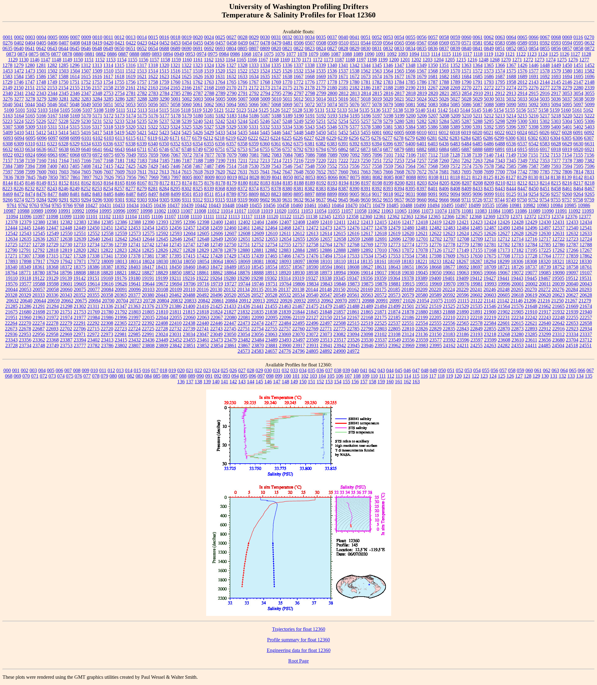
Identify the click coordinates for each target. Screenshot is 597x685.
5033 (522, 99)
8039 (266, 177)
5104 (54, 110)
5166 (41, 115)
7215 (287, 160)
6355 (209, 143)
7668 (399, 171)
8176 (209, 183)
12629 (531, 233)
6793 (310, 149)
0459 (243, 42)
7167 (97, 160)
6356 (220, 143)
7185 (164, 160)
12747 (189, 244)
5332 (265, 127)
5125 (264, 110)
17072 (408, 250)
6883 (433, 149)
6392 (354, 143)
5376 (343, 127)
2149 (7, 87)
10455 (255, 205)
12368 (475, 216)
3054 (578, 93)
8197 (366, 183)
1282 (52, 65)
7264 (489, 160)
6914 (511, 149)
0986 (235, 54)
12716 (531, 239)
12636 (39, 239)
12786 (558, 244)
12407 (285, 222)
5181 (209, 115)
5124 (252, 110)
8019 (232, 177)
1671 (343, 76)
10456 (269, 205)
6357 (231, 143)
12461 (244, 227)
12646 (175, 239)
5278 (377, 121)
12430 (545, 222)
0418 (86, 42)
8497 (153, 194)
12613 (312, 233)
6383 (332, 143)
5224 (19, 121)
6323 (52, 143)
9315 (220, 199)
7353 (545, 160)
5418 (108, 132)
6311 (41, 143)
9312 (198, 199)
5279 (388, 121)
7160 (41, 160)
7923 (98, 177)
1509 (97, 70)
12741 (134, 244)
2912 (500, 93)
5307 (8, 127)
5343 (310, 127)
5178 (176, 115)
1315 (119, 65)
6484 (466, 143)
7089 (332, 155)
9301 (120, 199)
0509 (332, 42)
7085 (299, 155)
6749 (198, 149)
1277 (584, 59)
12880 (244, 250)
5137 (387, 110)
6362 (287, 143)
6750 (209, 149)
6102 (98, 138)
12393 (162, 222)
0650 (119, 48)
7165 (75, 160)
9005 (354, 194)
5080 (399, 104)
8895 (298, 194)
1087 (336, 54)
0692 (209, 48)
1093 (403, 54)
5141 (432, 110)
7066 (164, 155)
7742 (522, 171)
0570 (455, 42)
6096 (42, 138)
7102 (400, 155)
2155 (75, 87)
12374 (557, 216)
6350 (164, 143)
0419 (97, 42)
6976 (120, 155)
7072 (187, 155)
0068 (556, 37)
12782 (503, 244)
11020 (280, 211)
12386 (121, 222)
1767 (254, 82)
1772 (298, 82)
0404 (30, 42)
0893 (157, 54)
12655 (299, 239)
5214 (511, 115)
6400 (410, 143)
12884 (298, 250)
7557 (366, 166)
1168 (274, 59)
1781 (366, 82)
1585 (30, 76)
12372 (530, 216)
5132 (331, 110)
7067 (176, 155)
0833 (399, 48)
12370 (503, 216)
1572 (478, 70)
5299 (511, 121)
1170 (296, 59)
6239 (343, 138)
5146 (488, 110)
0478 (265, 42)
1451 (578, 65)
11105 (144, 216)
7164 (64, 160)
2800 (332, 93)
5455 (366, 132)
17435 (244, 255)
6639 (75, 149)
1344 (366, 65)
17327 (66, 255)
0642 (41, 48)
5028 (466, 99)
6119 (152, 138)
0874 (22, 54)
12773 (394, 244)
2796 (288, 93)
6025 (533, 132)
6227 (309, 138)
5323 (164, 127)
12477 (367, 227)
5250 (310, 121)
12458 (203, 227)
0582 (489, 42)
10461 (310, 205)
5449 (310, 132)
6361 (276, 143)
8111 (444, 177)
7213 (265, 160)
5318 (108, 127)
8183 (265, 183)
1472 (19, 70)
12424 (490, 222)
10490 (420, 205)
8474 (30, 194)
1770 (287, 82)
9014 (366, 194)
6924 (30, 155)
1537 (343, 70)
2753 (108, 93)
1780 (354, 82)
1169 (285, 59)
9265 (590, 194)
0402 (19, 42)
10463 (324, 205)
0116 (578, 37)
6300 (511, 138)
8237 (41, 188)
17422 (203, 255)
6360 (265, 143)
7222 (343, 160)
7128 (455, 155)
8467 (590, 188)
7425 (131, 166)
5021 (399, 99)
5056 (153, 104)
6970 (86, 155)
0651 (131, 48)
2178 (310, 87)
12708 (463, 239)
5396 (511, 127)
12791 (25, 250)
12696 (394, 239)
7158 (19, 160)
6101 (86, 138)
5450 (321, 132)
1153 (111, 59)
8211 (511, 183)
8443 (500, 188)
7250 (366, 160)
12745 (175, 244)
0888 (134, 54)
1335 (276, 65)
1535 (321, 70)
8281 (153, 188)
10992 (78, 211)
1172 (317, 59)
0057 (433, 37)
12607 (230, 233)
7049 (131, 155)
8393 (388, 188)
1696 (590, 76)
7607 (108, 171)
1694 (567, 76)
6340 (153, 143)
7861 (75, 177)
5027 (455, 99)
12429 (531, 222)
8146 (30, 183)
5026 (444, 99)
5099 (590, 104)
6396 (388, 143)
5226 (41, 121)
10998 (146, 211)
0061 (478, 37)
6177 (186, 138)
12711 (490, 239)
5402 (578, 127)
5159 (555, 110)
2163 (153, 87)
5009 (265, 99)
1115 (446, 54)
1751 (75, 82)
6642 (108, 149)
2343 (41, 93)
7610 (131, 171)
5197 (377, 115)
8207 (467, 183)
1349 (422, 65)
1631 (220, 76)
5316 (86, 127)
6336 (108, 143)
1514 (153, 70)
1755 (119, 82)
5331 (254, 127)
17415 (189, 255)
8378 (276, 188)
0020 (198, 37)
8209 (489, 183)
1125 (553, 54)
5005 (220, 99)
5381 (388, 127)
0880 (78, 54)
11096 (25, 216)
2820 (433, 93)
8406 (444, 188)
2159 (119, 87)
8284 (164, 188)
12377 (585, 216)
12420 (449, 222)
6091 (578, 132)
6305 (567, 138)
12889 (353, 250)
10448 (228, 205)
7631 (243, 171)
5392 (489, 127)
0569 (444, 42)
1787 (433, 82)
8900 (343, 194)
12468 (285, 227)
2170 (231, 87)
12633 (586, 233)
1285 (63, 65)
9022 (399, 194)
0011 (108, 37)
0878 (67, 54)
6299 (499, 138)
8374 (254, 188)
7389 (19, 166)
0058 (444, 37)
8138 (556, 177)
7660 (343, 171)
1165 (241, 59)
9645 (343, 199)
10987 (9, 211)
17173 (503, 250)
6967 (64, 155)
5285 (455, 121)
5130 (308, 110)
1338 (310, 65)
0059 (455, 37)
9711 (466, 199)
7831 (590, 171)
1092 (392, 54)
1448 (545, 65)
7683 (455, 171)
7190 (220, 160)
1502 (53, 70)
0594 (567, 42)
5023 (410, 99)
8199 (388, 183)
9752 (533, 199)
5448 (298, 132)
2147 (578, 82)
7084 (288, 155)
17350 (120, 255)
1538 (354, 70)
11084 (494, 211)
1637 (276, 76)
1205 (450, 59)
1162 (209, 59)
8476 (41, 194)
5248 (287, 121)
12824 (134, 250)
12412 (353, 222)
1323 (198, 65)
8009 (210, 177)
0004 (41, 37)
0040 (343, 37)
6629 (567, 143)
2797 (299, 93)
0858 (578, 48)
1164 (230, 59)
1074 (257, 54)
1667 (298, 76)
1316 (131, 65)
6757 (287, 149)
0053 (388, 37)
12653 (271, 239)
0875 (34, 54)
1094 (414, 54)
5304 (567, 121)
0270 (589, 37)
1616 (97, 76)
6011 (432, 132)
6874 (377, 149)
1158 (165, 59)
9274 (19, 199)
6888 (478, 149)
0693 (220, 48)
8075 (355, 177)
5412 (41, 132)
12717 (545, 239)
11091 (561, 211)
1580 (567, 70)
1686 (489, 76)
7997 (176, 177)
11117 (246, 216)
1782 (377, 82)
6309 (19, 143)
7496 (220, 166)
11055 (334, 211)
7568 (433, 166)
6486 (489, 143)
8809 (254, 194)
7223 (354, 160)
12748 (203, 244)
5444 (254, 132)
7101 (388, 155)
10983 (543, 205)
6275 (365, 138)
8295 (175, 188)
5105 (65, 110)
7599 (30, 171)
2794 (265, 93)
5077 (366, 104)
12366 (448, 216)
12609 (258, 233)
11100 (79, 216)
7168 (108, 160)
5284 (444, 121)
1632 (231, 76)
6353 (187, 143)
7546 (287, 166)
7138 (466, 155)
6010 (422, 132)
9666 (444, 199)
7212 (254, 160)
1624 (175, 76)
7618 (198, 171)
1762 (198, 82)
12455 (161, 227)
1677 (399, 76)
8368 (220, 188)
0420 (108, 42)
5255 (354, 121)
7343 (500, 160)
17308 (38, 255)
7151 (533, 155)
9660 (422, 199)
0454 (187, 42)
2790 (232, 93)
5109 (110, 110)
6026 (544, 132)
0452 (164, 42)
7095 (366, 155)
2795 (276, 93)
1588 (63, 76)
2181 (343, 87)
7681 (444, 171)
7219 (310, 160)
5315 (75, 127)
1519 (209, 70)
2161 (131, 87)
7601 (53, 171)
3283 (86, 99)
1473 (30, 70)
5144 (465, 110)
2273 (500, 87)
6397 (399, 143)
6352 (175, 143)
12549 (52, 233)
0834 (410, 48)
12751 (244, 244)
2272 (489, 87)
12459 (216, 227)
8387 (343, 188)
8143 (589, 177)
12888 (339, 250)
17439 (257, 255)
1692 (545, 76)
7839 (19, 177)
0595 (578, 42)
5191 (310, 115)
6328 (63, 143)
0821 (287, 48)
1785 (410, 82)
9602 (265, 199)
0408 (75, 42)
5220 (567, 115)
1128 (586, 54)
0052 (377, 37)
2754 (120, 93)
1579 (556, 70)
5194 (344, 115)
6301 (522, 138)
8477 (53, 194)
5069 (287, 104)
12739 (120, 244)
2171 (243, 87)
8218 (590, 183)
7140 (488, 155)
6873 (366, 149)
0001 (8, 37)
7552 (332, 166)
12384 (93, 222)
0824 (321, 48)
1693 (556, 76)
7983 (165, 177)
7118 (444, 155)
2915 (534, 93)
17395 (175, 255)
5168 (64, 115)
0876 (45, 54)
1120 (499, 54)
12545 (39, 233)
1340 (332, 65)
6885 (455, 149)
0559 (377, 42)
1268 (495, 59)
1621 (142, 76)
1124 (543, 54)
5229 (75, 121)
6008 (410, 132)
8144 (8, 183)
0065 (522, 37)
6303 (544, 138)
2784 (164, 93)
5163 (8, 115)
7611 (142, 171)
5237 (164, 121)
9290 (53, 199)
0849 (489, 48)
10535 (488, 205)
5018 (366, 99)
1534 (310, 70)
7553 (343, 166)
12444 (11, 227)
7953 (120, 177)
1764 (220, 82)
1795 (500, 82)
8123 (477, 177)
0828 (343, 48)
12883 (285, 250)
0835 (422, 48)
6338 (131, 143)
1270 (506, 59)
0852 (511, 48)
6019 (466, 132)
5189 (288, 115)
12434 (586, 222)
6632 (8, 149)
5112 (131, 110)
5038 (578, 99)
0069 (567, 37)
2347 (86, 93)
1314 (108, 65)
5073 (321, 104)
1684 (466, 76)
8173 (176, 183)
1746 (19, 82)
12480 (408, 227)
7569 (444, 166)
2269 (455, 87)
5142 (443, 110)
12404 (258, 222)
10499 (474, 205)
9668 (455, 199)
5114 (153, 110)
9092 (444, 194)
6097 (53, 138)
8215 (556, 183)
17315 (52, 255)
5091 (522, 104)
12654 (285, 239)
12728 (38, 244)
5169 (75, 115)
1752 (86, 82)
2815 (377, 93)
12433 (572, 222)
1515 (164, 70)
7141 (500, 155)
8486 (120, 194)
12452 (120, 227)
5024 (422, 99)
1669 (321, 76)
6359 (254, 143)
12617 (367, 233)
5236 (153, 121)
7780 (534, 171)
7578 (489, 166)
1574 (500, 70)
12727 (25, 244)
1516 (175, 70)
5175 (142, 115)
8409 (466, 188)
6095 (30, 138)
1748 (41, 82)
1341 (343, 65)
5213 (500, 115)
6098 (64, 138)
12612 (298, 233)
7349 (522, 160)
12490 (503, 227)
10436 (160, 205)
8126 (500, 177)
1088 (347, 54)
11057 (347, 211)
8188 (299, 183)
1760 (175, 82)
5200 (411, 115)
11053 (307, 211)
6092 (589, 132)
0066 (534, 37)
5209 (455, 115)
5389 (455, 127)
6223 (264, 138)
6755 (265, 149)
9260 (567, 194)
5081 (410, 104)
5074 (332, 104)
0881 (90, 54)
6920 (578, 149)
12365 (434, 216)
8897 (310, 194)
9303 (142, 199)
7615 (187, 171)
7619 (209, 171)
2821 (444, 93)
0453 (176, 42)
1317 (142, 65)
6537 (522, 143)
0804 (231, 48)
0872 (590, 48)
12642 (121, 239)
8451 (545, 188)
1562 (366, 70)
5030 (489, 99)
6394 (377, 143)
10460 (296, 205)
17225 (545, 250)
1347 (399, 65)
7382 (590, 160)
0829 (354, 48)
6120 (164, 138)
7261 (455, 160)
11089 (534, 211)
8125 (488, 177)
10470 (351, 205)
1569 (444, 70)
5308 (19, 127)
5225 (30, 121)
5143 (454, 110)
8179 (232, 183)
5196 (366, 115)
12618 (380, 233)
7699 (489, 171)
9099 (489, 194)
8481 (75, 194)
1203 (428, 59)
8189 (310, 183)
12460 (230, 227)
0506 (299, 42)
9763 (34, 205)
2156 (86, 87)
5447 (287, 132)
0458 (232, 42)
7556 (354, 166)
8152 (64, 183)
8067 (344, 177)
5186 (254, 115)
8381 (298, 188)
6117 (141, 138)
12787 (572, 244)
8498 (164, 194)
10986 (584, 205)
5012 (298, 99)
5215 (522, 115)
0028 (243, 37)
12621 (421, 233)
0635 (7, 48)
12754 (271, 244)
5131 (320, 110)
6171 (175, 138)
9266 (8, 199)
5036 (556, 99)
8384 (332, 188)
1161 (198, 59)
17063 (394, 250)
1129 (13, 59)
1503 (64, 70)
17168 (490, 250)
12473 (326, 227)
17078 (421, 250)
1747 (30, 82)
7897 (86, 177)
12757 (298, 244)
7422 (119, 166)
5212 (489, 115)
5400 (556, 127)
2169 (220, 87)
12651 (244, 239)
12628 (517, 233)
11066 (414, 211)
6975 (108, 155)
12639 (80, 239)
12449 (79, 227)
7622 (231, 171)
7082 (265, 155)
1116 (456, 54)
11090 (548, 211)
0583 (500, 42)
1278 (7, 65)
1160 (187, 59)
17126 (435, 250)
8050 (288, 177)
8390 (354, 188)
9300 (108, 199)
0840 (466, 48)
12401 (230, 222)
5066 (254, 104)
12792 (38, 250)
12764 (326, 244)
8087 (400, 177)
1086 (325, 54)
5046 (52, 104)
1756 (131, 82)
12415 (380, 222)
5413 (52, 132)
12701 (422, 239)
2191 (422, 87)
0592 (545, 42)
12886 (326, 250)
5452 (343, 132)
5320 (131, 127)
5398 (534, 127)
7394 (30, 166)
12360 (366, 216)
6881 (410, 149)
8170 (153, 183)
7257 (422, 160)
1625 (187, 76)
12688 (367, 239)
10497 (461, 205)
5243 (231, 121)
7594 (567, 166)
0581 (478, 42)
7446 (175, 166)
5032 (511, 99)
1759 (164, 82)
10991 (64, 211)
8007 (198, 177)
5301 (534, 121)
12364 (420, 216)
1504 (75, 70)
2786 (187, 93)
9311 (187, 199)
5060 (187, 104)
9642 (332, 199)
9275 (30, 199)
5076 (354, 104)
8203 (422, 183)
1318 (153, 65)
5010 (276, 99)
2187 (377, 87)
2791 (243, 93)
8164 (108, 183)
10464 (337, 205)
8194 (344, 183)
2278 (556, 87)
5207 (433, 115)
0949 (179, 54)
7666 (388, 171)
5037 (567, 99)
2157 (97, 87)
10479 (379, 205)
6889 (489, 149)
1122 (521, 54)
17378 (134, 255)
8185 (288, 183)
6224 (275, 138)
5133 (342, 110)
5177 (164, 115)
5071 (298, 104)
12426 (503, 222)
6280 (421, 138)
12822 (107, 250)
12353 (338, 216)
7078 (220, 155)
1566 (410, 70)
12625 (476, 233)
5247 (276, 121)
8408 (455, 188)
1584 (19, 76)
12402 (244, 222)
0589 (522, 42)
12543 (25, 233)
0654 (153, 48)
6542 (534, 143)
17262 (558, 250)
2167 (198, 87)
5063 (220, 104)
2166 (187, 87)
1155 (132, 59)
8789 (231, 194)
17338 (93, 255)
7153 (556, 155)
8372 (243, 188)
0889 (145, 54)
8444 (511, 188)
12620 (408, 233)
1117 (467, 54)
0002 (19, 37)
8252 (86, 188)
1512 (131, 70)
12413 (367, 222)
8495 (142, 194)
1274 (551, 59)
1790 (466, 82)
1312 (86, 65)
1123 (532, 54)
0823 (310, 48)
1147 (45, 59)
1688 (511, 76)
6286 (488, 138)
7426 (142, 166)
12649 (217, 239)
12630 (545, 233)
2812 (344, 93)
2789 (220, 93)
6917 (545, 149)
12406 (271, 222)
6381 (310, 143)
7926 (109, 177)
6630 (578, 143)
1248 (483, 59)
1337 (298, 65)
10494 (433, 205)
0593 (556, 42)
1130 (24, 59)
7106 (411, 155)
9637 (321, 199)
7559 (388, 166)
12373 (544, 216)
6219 (231, 138)
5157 (532, 110)
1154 (122, 59)
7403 (63, 166)
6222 (253, 138)
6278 (399, 138)
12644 (148, 239)
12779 (462, 244)
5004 (209, 99)
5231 (97, 121)
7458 (187, 166)
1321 (175, 65)
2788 (209, 93)
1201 (405, 59)
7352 (534, 160)
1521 (231, 70)
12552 (93, 233)
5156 (521, 110)
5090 (511, 104)
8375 (265, 188)
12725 (11, 244)
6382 (321, 143)
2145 (556, 82)
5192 (321, 115)
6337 (119, 143)
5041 (19, 104)
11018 (254, 211)
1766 (243, 82)
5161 (577, 110)
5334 (287, 127)
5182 (220, 115)
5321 (142, 127)
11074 (441, 211)
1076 (280, 54)
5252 (332, 121)
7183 (142, 160)
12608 (244, 233)
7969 (154, 177)
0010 (97, 37)
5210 (467, 115)
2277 (545, 87)
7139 (477, 155)
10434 (132, 205)
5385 (422, 127)
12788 (586, 244)
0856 (556, 48)
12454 (148, 227)
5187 (265, 115)
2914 (522, 93)
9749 (511, 199)
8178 (220, 183)
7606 (97, 171)
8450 (534, 188)
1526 (287, 70)
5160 (566, 110)
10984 (556, 205)
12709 (476, 239)
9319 (243, 199)
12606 (217, 233)
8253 (97, 188)
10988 (23, 211)
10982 (529, 205)
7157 (8, 160)
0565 (399, 42)
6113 (120, 138)
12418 (421, 222)
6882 (422, 149)
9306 (176, 199)
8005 (187, 177)
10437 (173, 205)
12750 (230, 244)
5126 (275, 110)
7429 (153, 166)
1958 (511, 82)
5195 (355, 115)
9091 (433, 194)
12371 (516, 216)
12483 (449, 227)
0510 (344, 42)
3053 (567, 93)
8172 (164, 183)
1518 (198, 70)
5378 (366, 127)
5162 (588, 110)
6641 (97, 149)
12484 (462, 227)
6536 (511, 143)
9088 (422, 194)
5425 (187, 132)
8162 (86, 183)
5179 (187, 115)
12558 (107, 233)
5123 (241, 110)
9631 (287, 199)
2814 (366, 93)
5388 (444, 127)
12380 (39, 222)
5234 (131, 121)
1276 (573, 59)
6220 (242, 138)
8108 (433, 177)
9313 (209, 199)
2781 (131, 93)
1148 (56, 59)
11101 (92, 216)
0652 (142, 48)
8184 (276, 183)
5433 (220, 132)
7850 (53, 177)
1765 (231, 82)
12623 (449, 233)
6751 (220, 149)
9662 (433, 199)
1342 (354, 65)
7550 (321, 166)
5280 (399, 121)
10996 (119, 211)
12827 (175, 250)
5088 (489, 104)
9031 (410, 194)
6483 (455, 143)
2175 (287, 87)
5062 (209, 104)
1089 (358, 54)
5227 (52, 121)
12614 (326, 233)
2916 (545, 93)
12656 (312, 239)
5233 (119, 121)
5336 (298, 127)
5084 (444, 104)
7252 (388, 160)
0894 (168, 54)
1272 (528, 59)
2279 (567, 87)
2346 (75, 93)
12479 (394, 227)
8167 (142, 183)
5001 (176, 99)
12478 (380, 227)
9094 (455, 194)
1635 (265, 76)
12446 (38, 227)
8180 (243, 183)
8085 (389, 177)
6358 (243, 143)
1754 (108, 82)
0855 (545, 48)
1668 (310, 76)
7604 (75, 171)
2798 (310, 93)
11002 (160, 211)
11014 (227, 211)
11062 (374, 211)
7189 (209, 160)
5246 (265, 121)
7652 (321, 171)
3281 (64, 99)
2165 (175, 87)
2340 (8, 93)
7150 (522, 155)
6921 (590, 149)
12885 (312, 250)
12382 (66, 222)
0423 (142, 42)
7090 (344, 155)
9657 (399, 199)
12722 (558, 239)
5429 (209, 132)
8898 (321, 194)
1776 (310, 82)
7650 (310, 171)
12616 (353, 233)
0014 (142, 37)
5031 (500, 99)
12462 (257, 227)
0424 (153, 42)
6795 (332, 149)
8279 (142, 188)
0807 (254, 48)
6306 (578, 138)
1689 (522, 76)
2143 (534, 82)
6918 (556, 149)
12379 (25, 222)
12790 (11, 250)
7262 (466, 160)
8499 (176, 194)
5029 (478, 99)
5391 (478, 127)
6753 (243, 149)
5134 (353, 110)
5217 (545, 115)
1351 (444, 65)
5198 (388, 115)
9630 (276, 199)
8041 (277, 177)
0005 (53, 37)
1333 (254, 65)
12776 (435, 244)
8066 (333, 177)
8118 (455, 177)
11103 (118, 216)
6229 (331, 138)
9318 (231, 199)
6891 (500, 149)
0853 (522, 48)
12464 (271, 227)
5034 (534, 99)
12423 (476, 222)
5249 (298, 121)
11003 (173, 211)
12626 (490, 233)
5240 (198, 121)
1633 (243, 76)
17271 (11, 255)
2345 (64, 93)
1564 (388, 70)
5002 (187, 99)
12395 (175, 222)
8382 (310, 188)
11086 (521, 211)
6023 (511, 132)
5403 (590, 127)
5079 (388, 104)
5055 (142, 104)
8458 (556, 188)
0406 (53, 42)
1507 (86, 70)
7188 (198, 160)
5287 (466, 121)
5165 (30, 115)
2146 (567, 82)
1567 (422, 70)
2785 (176, 93)
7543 (276, 166)
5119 (196, 110)
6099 (75, 138)
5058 (175, 104)
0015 (153, 37)
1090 (369, 54)
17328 (79, 255)
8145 (19, 183)
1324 (209, 65)
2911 (489, 93)
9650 (366, 199)
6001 (377, 132)
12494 (517, 227)
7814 (578, 171)
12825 (148, 250)
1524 (265, 70)
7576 (478, 166)
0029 (254, 37)
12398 (203, 222)
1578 (545, 70)
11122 (285, 216)
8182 (254, 183)
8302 (187, 188)
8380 (287, 188)
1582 (590, 70)
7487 (209, 166)
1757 (142, 82)
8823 (276, 194)
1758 (153, 82)
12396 (189, 222)
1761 (187, 82)
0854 (534, 48)
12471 (298, 227)
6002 (388, 132)
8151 (53, 183)
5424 (175, 132)
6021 (488, 132)
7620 (220, 171)
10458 (283, 205)
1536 (332, 70)
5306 (590, 121)
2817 (400, 93)
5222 (590, 115)
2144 (545, 82)
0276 (8, 42)
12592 (162, 233)
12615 (339, 233)
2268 (444, 87)
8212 (522, 183)
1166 (252, 59)
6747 (175, 149)
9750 (522, 199)
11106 (157, 216)
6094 (19, 138)
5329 (231, 127)
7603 (64, 171)
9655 (388, 199)
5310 (41, 127)
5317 (97, 127)
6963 (53, 155)
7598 (19, 171)
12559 (121, 233)
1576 (522, 70)
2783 (153, 93)
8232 (30, 188)
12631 (558, 233)
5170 (86, 115)
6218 (219, 138)
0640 (19, 48)
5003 (198, 99)
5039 (590, 99)
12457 (189, 227)
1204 (439, 59)
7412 (97, 166)
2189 (399, 87)
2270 (466, 87)
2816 (388, 93)
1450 (567, 65)
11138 (311, 216)
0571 (466, 42)
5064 (231, 104)
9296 (97, 199)
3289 (153, 99)
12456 (175, 227)
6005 (399, 132)
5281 (410, 121)
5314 (63, 127)
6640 (86, 149)
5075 (343, 104)
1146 (34, 59)
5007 (243, 99)
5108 (99, 110)
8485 (108, 194)
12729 (52, 244)
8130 (533, 177)
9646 (354, 199)
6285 (477, 138)
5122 (230, 110)
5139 (409, 110)
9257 (556, 194)
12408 (299, 222)
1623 (164, 76)
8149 (41, 183)
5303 (556, 121)
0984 (224, 54)
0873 (11, 54)
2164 (164, 87)
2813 (355, 93)
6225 (287, 138)
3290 (164, 99)
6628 (556, 143)
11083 (481, 211)
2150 (19, 87)
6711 (142, 149)
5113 (142, 110)
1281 (41, 65)
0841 (478, 48)
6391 (343, 143)
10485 (392, 205)
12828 (189, 250)
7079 (232, 155)
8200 (400, 183)
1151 (89, 59)
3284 (97, 99)
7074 (198, 155)
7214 (276, 160)
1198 (372, 59)
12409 (312, 222)
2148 (590, 82)
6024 (522, 132)
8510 (198, 194)
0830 (366, 48)
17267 (586, 250)
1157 (154, 59)
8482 (86, 194)
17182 (517, 250)
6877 (388, 149)
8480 (64, 194)
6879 (399, 149)
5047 (63, 104)
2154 (63, 87)
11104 (131, 216)
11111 (208, 216)
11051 (294, 211)
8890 (287, 194)
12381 (52, 222)
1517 (187, 70)
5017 (354, 99)
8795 (243, 194)
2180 (332, 87)
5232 (108, 121)
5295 (489, 121)
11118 (259, 216)
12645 (162, 239)
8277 (131, 188)
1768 (265, 82)
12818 (52, 250)
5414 (63, 132)
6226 (298, 138)
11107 (170, 216)
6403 (433, 143)
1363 (466, 65)
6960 (41, 155)
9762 (23, 205)
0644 (63, 48)
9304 (153, 199)
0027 (231, 37)
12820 (79, 250)
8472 (19, 194)
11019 (267, 211)
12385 (107, 222)
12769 (367, 244)
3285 (108, 99)
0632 (590, 42)
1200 (394, 59)
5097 (578, 104)
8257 (119, 188)
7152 (544, 155)
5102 (31, 110)
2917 (556, 93)
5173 (120, 115)
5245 (254, 121)
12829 (203, 250)
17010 (380, 250)
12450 (93, 227)
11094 (12, 216)
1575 (511, 70)
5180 (198, 115)
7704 (511, 171)
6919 (567, 149)
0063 (500, 37)
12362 (393, 216)
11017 (240, 211)
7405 (75, 166)
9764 (45, 205)
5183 (232, 115)
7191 (232, 160)
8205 (444, 183)
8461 (567, 188)
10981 (515, 205)
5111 (120, 110)
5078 (377, 104)
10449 (242, 205)
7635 (254, 171)
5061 (198, 104)
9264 (578, 194)
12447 (52, 227)
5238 (175, 121)
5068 (276, 104)
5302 (545, 121)
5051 (108, 104)
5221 (578, 115)
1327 (231, 65)
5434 (231, 132)
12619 (394, 233)
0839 (455, 48)
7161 (53, 160)
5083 (433, 104)
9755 (556, 199)
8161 (75, 183)
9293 (75, 199)
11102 (105, 216)
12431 (558, 222)
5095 (567, 104)
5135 (364, 110)
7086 (310, 155)
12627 (503, 233)
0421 (120, 42)
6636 (41, 149)
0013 (131, 37)
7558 (377, 166)
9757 (567, 199)
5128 (297, 110)
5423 (164, 132)
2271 (478, 87)
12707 (449, 239)
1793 (489, 82)
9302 (131, 199)
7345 (511, 160)
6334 (86, 143)
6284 (466, 138)
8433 (478, 188)
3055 (590, 93)
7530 (254, 166)
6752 (231, 149)
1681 (433, 76)
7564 (410, 166)
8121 (466, 177)
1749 (52, 82)
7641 (265, 171)
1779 (343, 82)
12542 (11, 233)
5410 (19, 132)
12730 (66, 244)
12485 (476, 227)
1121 (510, 54)
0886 (112, 54)
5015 (332, 99)
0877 (56, 54)
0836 (433, 48)
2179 (321, 87)
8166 (131, 183)
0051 (366, 37)
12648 (203, 239)
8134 (544, 177)
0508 (321, 42)
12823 (120, 250)
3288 (142, 99)
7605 (86, 171)
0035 (321, 37)
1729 (7, 82)
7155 (578, 155)
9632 (298, 199)
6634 (30, 149)
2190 (410, 87)
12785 (545, 244)
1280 (30, 65)
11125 (298, 216)
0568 (433, 42)
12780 (476, 244)
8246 (63, 188)
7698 (478, 171)
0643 (52, 48)
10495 (447, 205)
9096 (478, 194)
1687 (500, 76)
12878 (216, 250)
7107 (422, 155)
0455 (198, 42)
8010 (221, 177)
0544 (366, 42)
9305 (164, 199)
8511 (209, 194)
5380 (377, 127)
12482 (435, 227)
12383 (80, 222)
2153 (52, 87)
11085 (508, 211)
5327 (209, 127)
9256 (545, 194)
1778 (332, 82)
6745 (153, 149)
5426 (198, 132)
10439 (187, 205)
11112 (221, 216)
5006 (232, 99)
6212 (208, 138)
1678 (410, 76)
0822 (298, 48)
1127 (575, 54)
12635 (25, 239)
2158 (108, 87)
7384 (7, 166)
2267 (433, 87)
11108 (183, 216)
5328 (220, 127)
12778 (449, 244)
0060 (466, 37)
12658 (340, 239)
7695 (466, 171)
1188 (350, 59)
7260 (444, 160)
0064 (511, 37)
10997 (133, 211)
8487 (131, 194)
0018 (175, 37)
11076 (454, 211)
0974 (201, 54)
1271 (517, 59)
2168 (209, 87)
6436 (444, 143)
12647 (189, 239)
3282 (75, 99)
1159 (176, 59)
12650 (230, 239)
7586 (522, 166)
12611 (285, 233)
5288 (478, 121)
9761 (12, 205)
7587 (534, 166)
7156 (589, 155)
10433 (119, 205)
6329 (75, 143)
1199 (383, 59)
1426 (522, 65)
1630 (209, 76)
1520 (220, 70)
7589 (545, 166)
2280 (578, 87)
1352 (455, 65)
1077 (291, 54)
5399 (545, 127)
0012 (119, 37)
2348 (97, 93)
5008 (254, 99)
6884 (444, 149)
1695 (578, 76)
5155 (510, 110)
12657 (326, 239)
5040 (7, 104)
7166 (86, 160)
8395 (410, 188)
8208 (478, 183)
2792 (254, 93)
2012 (522, 82)
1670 (332, 76)
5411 (30, 132)
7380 (578, 160)
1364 (478, 65)
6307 (589, 138)
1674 (377, 76)
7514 (231, 166)
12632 (572, 233)
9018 (388, 194)
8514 (220, 194)
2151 (30, 87)
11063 (387, 211)
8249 (75, 188)
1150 (78, 59)
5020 (388, 99)
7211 (243, 160)
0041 (354, 37)
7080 (243, 155)
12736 (107, 244)
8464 (578, 188)
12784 (531, 244)
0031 (276, 37)
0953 (190, 54)
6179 (197, 138)
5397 (522, 127)
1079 (313, 54)
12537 (558, 227)
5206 (422, 115)
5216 (534, 115)
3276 (8, 99)
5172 (108, 115)
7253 (399, 160)
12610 (271, 233)
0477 (254, 42)
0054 (399, 37)
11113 (234, 216)
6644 (131, 149)
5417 (97, 132)
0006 (64, 37)
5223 (7, 121)
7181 (120, 160)
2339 (590, 87)
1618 (119, 76)
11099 (65, 216)
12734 (93, 244)
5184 (243, 115)
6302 (533, 138)
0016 (164, 37)
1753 (97, 82)
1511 (119, 70)
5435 (243, 132)
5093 (545, 104)
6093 (8, 138)
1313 (97, 65)
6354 (198, 143)
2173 (265, 87)
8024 (243, 177)
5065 (243, 104)
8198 (377, 183)
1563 (377, 70)
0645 (75, 48)
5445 (265, 132)
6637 (53, 149)
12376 (571, 216)
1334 (265, 65)
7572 (455, 166)
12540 (572, 227)
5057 (164, 104)
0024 (209, 37)
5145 (476, 110)
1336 (287, 65)
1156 (143, 59)
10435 (146, 205)
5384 (410, 127)
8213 (534, 183)
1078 (302, 54)
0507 (310, 42)
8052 (299, 177)
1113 (425, 54)
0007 (75, 37)
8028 (254, 177)
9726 (477, 199)
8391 (366, 188)
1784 (399, 82)
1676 (388, 76)
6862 (343, 149)
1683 (455, 76)
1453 (8, 70)
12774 (408, 244)
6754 (254, 149)
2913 (511, 93)
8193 (332, 183)
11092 (574, 211)
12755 (285, 244)
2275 (522, 87)
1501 (41, 70)
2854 (467, 93)
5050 (97, 104)
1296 (75, 65)
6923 (19, 155)
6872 (354, 149)
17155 (476, 250)
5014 (321, 99)
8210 (500, 183)
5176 (153, 115)
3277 (19, 99)
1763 (209, 82)
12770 (380, 244)
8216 (567, 183)
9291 (64, 199)
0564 (388, 42)
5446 (276, 132)
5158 (543, 110)
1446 (534, 65)
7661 (354, 171)
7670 (410, 171)
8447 (522, 188)
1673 (366, 76)
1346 (388, 65)
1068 (246, 54)
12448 (66, 227)
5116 (175, 110)
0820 (276, 48)
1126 (564, 54)
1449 (556, 65)
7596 (590, 166)
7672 (422, 171)
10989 (37, 211)
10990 (50, 211)
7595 (578, 166)
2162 (142, 87)
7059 (153, 155)
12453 (134, 227)
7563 (399, 166)
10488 (406, 205)
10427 (91, 205)
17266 (572, 250)
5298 (500, 121)
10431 (105, 205)
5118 (186, 110)
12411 (340, 222)
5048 (75, 104)
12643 (134, 239)
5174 (131, 115)
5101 (20, 110)
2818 (411, 93)
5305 (578, 121)
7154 (567, 155)
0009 (86, 37)
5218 (556, 115)
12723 (572, 239)
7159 (30, 160)
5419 (119, 132)
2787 (198, 93)
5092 (534, 104)
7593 (556, 166)
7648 (298, 171)
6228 (320, 138)
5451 (332, 132)
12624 (462, 233)
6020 (477, 132)
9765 (57, 205)
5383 (399, 127)
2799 (321, 93)
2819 (422, 93)
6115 (131, 138)
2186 (366, 87)
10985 (570, 205)
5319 (119, 127)
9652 (377, 199)
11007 (187, 211)
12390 (148, 222)
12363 (407, 216)
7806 (567, 171)
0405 (41, 42)
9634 (310, 199)
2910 (478, 93)
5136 (376, 110)
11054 (320, 211)
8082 (377, 177)
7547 (298, 166)
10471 (365, 205)
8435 (489, 188)
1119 (488, 54)
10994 (92, 211)
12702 (435, 239)
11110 (196, 216)
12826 (161, 250)
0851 (500, 48)
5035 (545, 99)
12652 (258, 239)
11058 (360, 211)
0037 (332, 37)
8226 (19, 188)
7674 (433, 171)
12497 (545, 227)
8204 (433, 183)
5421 (142, 132)
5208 (444, 115)
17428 (216, 255)
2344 (53, 93)
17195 (531, 250)
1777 (321, 82)
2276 (534, 87)
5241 (209, 121)
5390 (466, 127)
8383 (321, 188)
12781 (490, 244)
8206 (455, 183)
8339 (209, 188)
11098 (52, 216)
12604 (189, 233)
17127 (449, 250)
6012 (444, 132)
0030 (265, 37)
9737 (488, 199)
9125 (511, 194)
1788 (444, 82)
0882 (101, 54)
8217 (578, 183)
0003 (30, 37)
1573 (489, 70)
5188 (276, 115)
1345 (377, 65)
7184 (153, 160)
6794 (321, 149)
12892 (367, 250)
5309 (30, 127)
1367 (511, 65)
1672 (354, 76)
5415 (75, 132)
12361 (379, 216)
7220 (321, 160)
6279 (410, 138)
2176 (298, 87)
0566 (410, 42)
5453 (354, 132)
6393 (366, 143)
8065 (321, 177)
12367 (462, 216)
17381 (148, 255)
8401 (433, 188)
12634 (11, 239)
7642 (276, 171)
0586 (511, 42)
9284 (41, 199)
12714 (517, 239)
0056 (422, 37)
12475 (339, 227)
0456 (209, 42)
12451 (107, 227)
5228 (63, 121)
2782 (142, 93)
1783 (388, 82)
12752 (257, 244)
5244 (243, 121)
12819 (66, 250)
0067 (545, 37)
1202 (416, 59)
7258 (433, 160)
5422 (153, 132)
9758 (578, 199)
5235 (142, 121)
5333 (276, 127)
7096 (377, 155)
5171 (97, 115)
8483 (97, 194)
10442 (201, 205)
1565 (399, 70)
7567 (422, 166)
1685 (478, 76)
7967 (142, 177)
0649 (108, 48)
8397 (422, 188)
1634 (254, 76)
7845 (30, 177)
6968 (75, 155)
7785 (545, 171)
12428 (517, 222)
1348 (410, 65)
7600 (41, 171)
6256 (354, 138)
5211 (478, 115)
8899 (332, 194)
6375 (298, 143)
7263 (478, 160)
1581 (578, 70)
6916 (534, 149)
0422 (131, 42)
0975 (213, 54)
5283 (433, 121)
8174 (187, 183)
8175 (198, 183)
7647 (287, 171)
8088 (411, 177)
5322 (153, 127)
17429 (230, 255)
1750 (63, 82)
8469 (8, 194)
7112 (433, 155)
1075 (269, 54)
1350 (433, 65)
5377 (354, 127)
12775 (421, 244)
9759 (589, 199)
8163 (97, 183)
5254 (343, 121)
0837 (444, 48)
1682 (444, 76)
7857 (64, 177)
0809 (265, 48)
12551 (80, 233)
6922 (8, 155)
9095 (466, 194)
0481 (288, 42)
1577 (534, 70)
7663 (366, 171)
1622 (153, 76)
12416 (394, 222)
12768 (353, 244)
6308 (8, 143)
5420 (131, 132)
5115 (164, 110)
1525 (276, 70)
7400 (52, 166)
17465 (271, 255)
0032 (287, 37)
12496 (531, 227)
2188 (388, 87)
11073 (427, 211)
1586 (41, 76)
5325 (187, 127)
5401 (567, 127)
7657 (332, 171)
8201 (411, 183)
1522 (243, 70)
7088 (321, 155)
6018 (455, 132)
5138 (398, 110)
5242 (220, 121)
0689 (175, 48)
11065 (401, 211)
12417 (408, 222)
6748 (187, 149)
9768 (79, 205)
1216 (472, 59)
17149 (462, 250)
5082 (422, 104)
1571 (466, 70)
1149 (67, 59)
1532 (298, 70)
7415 (108, 166)
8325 (198, 188)
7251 (377, 160)
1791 (478, 82)
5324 (175, 127)
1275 (562, 59)
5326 (198, 127)
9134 (522, 194)
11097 (39, 216)
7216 (298, 160)
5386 (433, 127)
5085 (455, 104)
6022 (500, 132)
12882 (271, 250)
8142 (578, 177)
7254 (410, 160)
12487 (490, 227)
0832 (388, 48)
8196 (355, 183)
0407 (64, 42)
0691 (198, 48)
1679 (422, 76)
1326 (220, 65)
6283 (455, 138)
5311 (52, 127)
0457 (220, 42)
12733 (79, 244)
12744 (161, 244)
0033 (298, 37)
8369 (231, 188)
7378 (567, 160)
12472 (312, 227)
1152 (100, 59)
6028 (567, 132)
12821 (93, 250)
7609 (120, 171)
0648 (97, 48)
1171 (307, 59)
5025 (433, 99)
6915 (522, 149)
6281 (432, 138)
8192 (321, 183)
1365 (489, 65)
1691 (534, 76)
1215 (461, 59)
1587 (52, 76)
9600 (254, 199)
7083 (276, 155)
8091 (422, 177)
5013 (310, 99)
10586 (502, 205)
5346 (332, 127)
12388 (134, 222)
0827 (332, 48)
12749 (216, 244)
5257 (366, 121)
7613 (164, 171)
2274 (511, 87)
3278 (30, 99)
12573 (134, 233)
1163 (219, 59)
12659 (353, 239)
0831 (377, 48)
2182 (354, 87)
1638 (287, 76)
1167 (263, 59)
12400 (217, 222)
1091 (381, 54)
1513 (142, 70)
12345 (325, 216)
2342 (30, 93)
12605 (203, 233)
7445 (164, 166)
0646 (86, 48)
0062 (489, 37)
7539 (265, 166)
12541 (586, 227)
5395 (500, 127)
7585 (511, 166)
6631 (590, 143)
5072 (310, 104)
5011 (287, 99)
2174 (276, 87)
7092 (355, 155)
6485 (478, 143)
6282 (443, 138)
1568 (433, 70)
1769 (276, 82)
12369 (489, 216)
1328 (243, 65)
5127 (286, 110)
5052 (119, 104)
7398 (41, 166)
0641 (30, 48)
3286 (120, 99)
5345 (321, 127)
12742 (148, 244)
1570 (455, 70)
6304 (555, 138)
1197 (361, 59)
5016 (343, 99)
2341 (19, 93)
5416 (86, 132)
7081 (254, 155)
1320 (164, 65)
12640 (93, 239)
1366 (500, 65)
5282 (422, 121)
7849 (42, 177)
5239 (187, 121)
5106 (76, 110)
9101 (500, 194)
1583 (7, 76)
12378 (11, 222)
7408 (86, 166)
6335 (97, 143)
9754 (544, 199)
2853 (455, 93)
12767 (339, 244)
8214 (545, 183)
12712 (503, 239)
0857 (567, 48)
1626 (198, 76)
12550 (66, 233)
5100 (9, 110)
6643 (120, 149)
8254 (108, 188)
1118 (478, 54)
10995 (105, 211)
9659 (410, 199)
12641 (107, 239)
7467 (198, 166)
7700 (500, 171)
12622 (435, 233)
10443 (214, 205)
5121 (219, 110)
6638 (64, 149)
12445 (25, 227)
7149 (511, 155)
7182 (131, 160)
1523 (254, 70)
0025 (220, 37)
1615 (86, 76)
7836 (8, 177)
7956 (131, 177)
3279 (41, 99)
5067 (265, 104)
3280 (53, 99)
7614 (175, 171)
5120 (208, 110)
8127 (511, 177)
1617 (108, 76)
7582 (500, 166)
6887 (466, 149)
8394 (399, 188)
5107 (87, 110)
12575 (148, 233)
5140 (420, 110)
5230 (86, 121)
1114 (435, 54)
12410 (326, 222)
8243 (52, 188)
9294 (86, 199)
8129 (522, 177)
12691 (381, 239)
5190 (299, 115)
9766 (68, 205)
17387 (161, 255)
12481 (421, 227)
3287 (131, 99)
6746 (164, 149)
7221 (332, 160)
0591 (534, 42)
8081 (366, 177)
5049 (86, 104)
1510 (108, 70)
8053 (310, 177)
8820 (265, 194)
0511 (354, 42)
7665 (377, 171)
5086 (466, 104)
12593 (175, 233)
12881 (257, 250)
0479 (276, 42)
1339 (321, 65)
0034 (310, 37)
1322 (187, 65)
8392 (377, 188)
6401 (422, 143)
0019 (187, 37)
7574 (466, 166)
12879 (230, 250)
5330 (243, 127)
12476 (353, 227)
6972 (97, 155)
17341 (107, 255)
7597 (8, 171)
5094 (556, 104)
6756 (276, 149)
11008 (200, 211)
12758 (312, 244)
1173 (328, 59)
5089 (500, 104)
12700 (408, 239)
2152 (41, 87)
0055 (410, 37)
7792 (556, 171)
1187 (339, 59)
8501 (187, 194)
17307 (25, 255)
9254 (534, 194)
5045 (41, 104)
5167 (53, 115)
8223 (7, 188)
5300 (522, 121)
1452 (590, 65)
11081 (467, 211)
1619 (131, 76)
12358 (352, 216)
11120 (272, 216)
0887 (123, 54)
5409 (8, 132)
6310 (30, 143)
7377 (556, 160)
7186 (176, 160)
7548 (310, 166)
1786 (422, 82)
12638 (66, 239)
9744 (500, 199)
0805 (243, 48)
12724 (586, 239)
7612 (153, 171)
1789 (455, 82)
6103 (109, 138)
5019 (377, 99)
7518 (243, 166)
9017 (377, 194)
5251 (321, 121)
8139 (567, 177)
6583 (545, 143)
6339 (142, 143)
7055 (142, 155)
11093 (588, 211)
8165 (120, 183)
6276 (376, 138)
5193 (332, 115)
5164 (19, 115)
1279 (19, 65)
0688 (164, 48)
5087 (478, 104)
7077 (209, 155)
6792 (298, 149)
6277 (387, 138)
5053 (131, 104)
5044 (30, 104)
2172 (254, 87)
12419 (435, 222)
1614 (75, 76)
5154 (499, 110)
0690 (187, 48)
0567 (422, 42)
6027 (556, 132)
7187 (187, 160)
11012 (213, 211)
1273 (539, 59)
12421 (462, 222)
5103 (43, 110)
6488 (500, 143)
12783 (517, 244)
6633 (19, 149)
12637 (52, 239)
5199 (400, 115)
